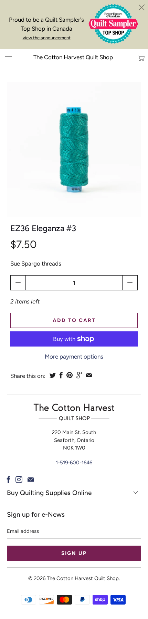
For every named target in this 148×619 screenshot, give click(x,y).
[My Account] (6, 56)
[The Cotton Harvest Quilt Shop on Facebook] (8, 479)
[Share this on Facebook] (61, 375)
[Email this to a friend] (89, 375)
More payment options (74, 356)
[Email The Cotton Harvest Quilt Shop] (31, 479)
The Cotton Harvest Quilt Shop (73, 57)
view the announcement (47, 37)
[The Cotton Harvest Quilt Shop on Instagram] (18, 479)
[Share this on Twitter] (53, 375)
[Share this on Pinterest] (69, 375)
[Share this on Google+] (79, 375)
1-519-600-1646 (74, 463)
